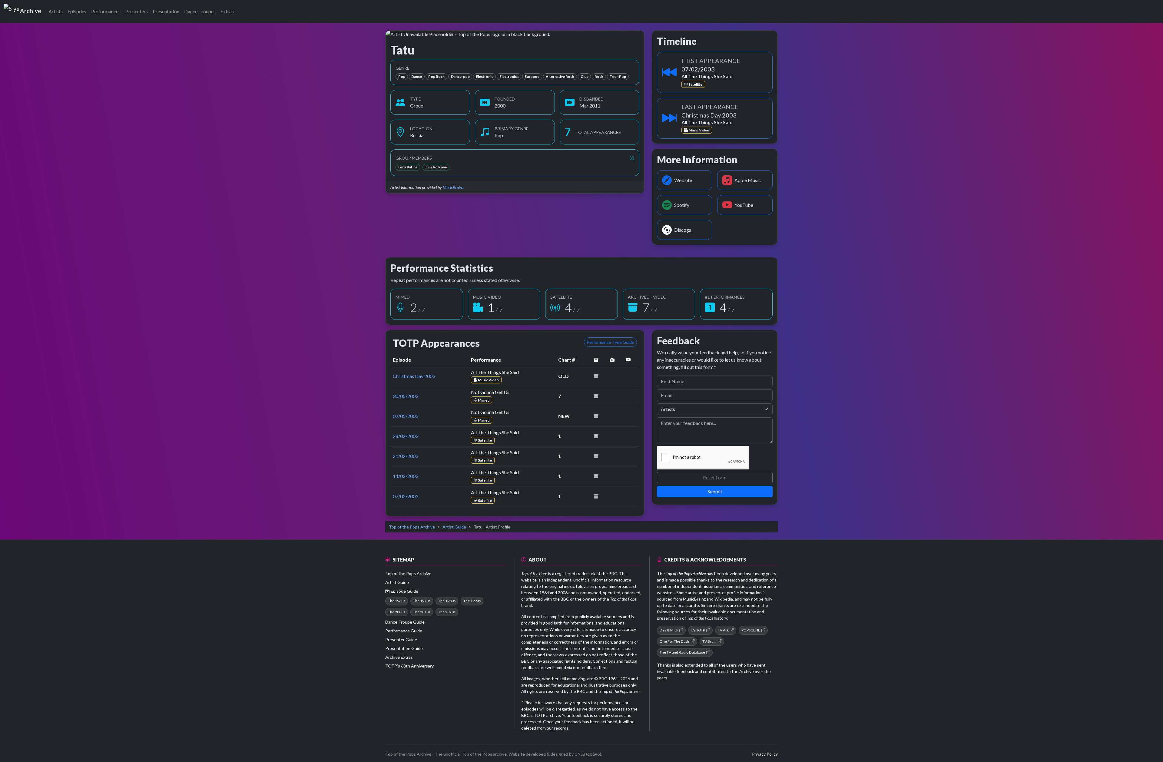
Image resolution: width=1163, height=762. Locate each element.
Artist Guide (454, 526)
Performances (106, 11)
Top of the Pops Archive (412, 526)
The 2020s (447, 612)
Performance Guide (403, 630)
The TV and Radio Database (682, 652)
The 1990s (472, 600)
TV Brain (709, 641)
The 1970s (421, 600)
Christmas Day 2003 (414, 376)
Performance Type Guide (610, 342)
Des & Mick (669, 630)
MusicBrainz (453, 187)
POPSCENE (750, 630)
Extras (227, 11)
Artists (55, 11)
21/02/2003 (405, 456)
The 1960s (396, 600)
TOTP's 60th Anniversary (409, 665)
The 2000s (396, 612)
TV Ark (723, 630)
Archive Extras (399, 657)
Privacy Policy (765, 754)
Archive (30, 9)
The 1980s (447, 600)
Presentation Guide (404, 648)
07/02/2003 (405, 496)
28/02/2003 (405, 436)
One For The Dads (675, 641)
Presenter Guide (401, 639)
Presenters (136, 11)
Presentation (166, 11)
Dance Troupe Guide (405, 622)
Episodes (77, 11)
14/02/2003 (405, 476)
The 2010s (421, 612)
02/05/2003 (405, 416)
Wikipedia (723, 598)
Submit (714, 491)
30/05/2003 (405, 396)
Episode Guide (404, 591)
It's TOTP (698, 630)
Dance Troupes (200, 11)
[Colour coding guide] (631, 157)
